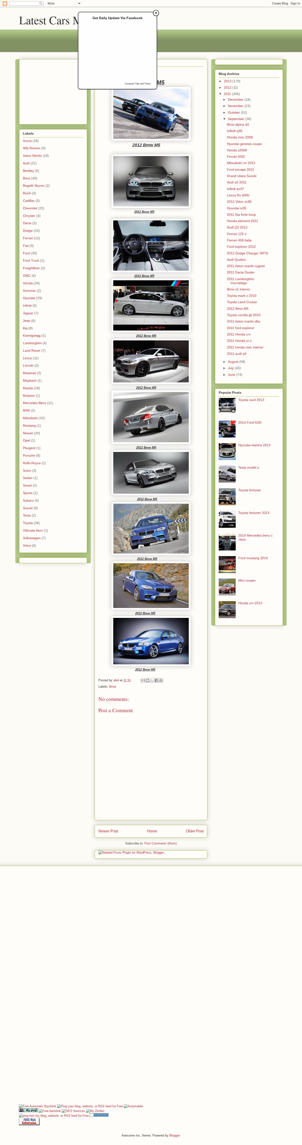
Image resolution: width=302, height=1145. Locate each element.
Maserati (29, 373)
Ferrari (28, 238)
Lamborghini (32, 343)
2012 (228, 87)
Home (152, 831)
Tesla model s (248, 467)
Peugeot (29, 448)
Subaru (28, 500)
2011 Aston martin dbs (243, 321)
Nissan (28, 433)
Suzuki (28, 508)
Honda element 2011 (242, 221)
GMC (27, 275)
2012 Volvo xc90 (239, 201)
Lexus (27, 358)
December (236, 99)
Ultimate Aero (33, 530)
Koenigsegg (32, 335)
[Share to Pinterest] (161, 680)
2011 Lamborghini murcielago (240, 281)
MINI (26, 410)
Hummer (29, 291)
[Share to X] (152, 680)
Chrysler (29, 216)
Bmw (112, 686)
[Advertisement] (52, 90)
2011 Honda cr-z (239, 341)
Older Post (195, 831)
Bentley (28, 171)
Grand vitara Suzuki (241, 176)
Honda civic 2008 (240, 137)
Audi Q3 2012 (237, 227)
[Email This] (143, 680)
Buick (27, 193)
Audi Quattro (236, 259)
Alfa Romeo (31, 148)
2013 (228, 81)
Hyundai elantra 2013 (254, 445)
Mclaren (29, 395)
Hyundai (29, 298)
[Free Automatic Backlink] (37, 1106)
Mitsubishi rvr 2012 (241, 163)
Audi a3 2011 (237, 182)
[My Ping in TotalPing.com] (28, 1111)
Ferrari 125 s (236, 234)
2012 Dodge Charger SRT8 (247, 253)
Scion (27, 470)
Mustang (29, 425)
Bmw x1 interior (238, 289)
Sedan (28, 478)
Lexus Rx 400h (238, 195)
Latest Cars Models (63, 19)
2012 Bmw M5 (237, 308)
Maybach (30, 380)
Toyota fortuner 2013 (253, 513)
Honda (28, 283)
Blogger (174, 1135)
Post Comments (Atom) (160, 843)
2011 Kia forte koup (241, 214)
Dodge (28, 230)
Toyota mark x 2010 (241, 296)
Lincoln (28, 365)
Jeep (26, 320)
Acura (27, 141)
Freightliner (31, 268)
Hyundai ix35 (236, 208)
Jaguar (28, 313)
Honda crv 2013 (250, 603)
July (231, 368)
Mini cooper (247, 580)
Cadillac (29, 201)
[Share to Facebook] (156, 680)
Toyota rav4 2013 (251, 400)
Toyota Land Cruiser (242, 302)
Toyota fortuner (249, 490)
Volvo (27, 545)
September (236, 119)
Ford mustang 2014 (253, 558)
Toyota (28, 523)
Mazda (28, 388)
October (234, 112)
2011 (228, 94)
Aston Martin (32, 155)
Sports (28, 493)
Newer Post (108, 831)
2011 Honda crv (239, 334)
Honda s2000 (237, 150)
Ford (26, 253)
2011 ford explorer (240, 328)
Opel (26, 440)
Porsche (29, 455)
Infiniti (27, 305)
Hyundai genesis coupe (244, 144)
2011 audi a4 (236, 353)
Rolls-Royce (32, 463)
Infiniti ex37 (235, 189)
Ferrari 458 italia (239, 240)
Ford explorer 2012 (241, 246)
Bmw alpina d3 (238, 124)
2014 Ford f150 (249, 422)
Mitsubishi (30, 418)
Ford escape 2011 (240, 169)
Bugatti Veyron (34, 185)
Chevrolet (30, 208)
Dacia (27, 223)
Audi (26, 163)
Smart (27, 485)
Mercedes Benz (34, 403)
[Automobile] (133, 1106)
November (236, 106)
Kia (25, 328)
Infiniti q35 (234, 131)
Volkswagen (32, 538)
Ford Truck (31, 260)
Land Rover (31, 350)
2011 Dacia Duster (241, 272)
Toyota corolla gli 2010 (243, 315)
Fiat (26, 246)
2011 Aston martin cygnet (246, 266)
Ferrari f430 (236, 156)
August (233, 362)
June (232, 374)
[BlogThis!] (147, 680)
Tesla (27, 515)
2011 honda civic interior (245, 347)
